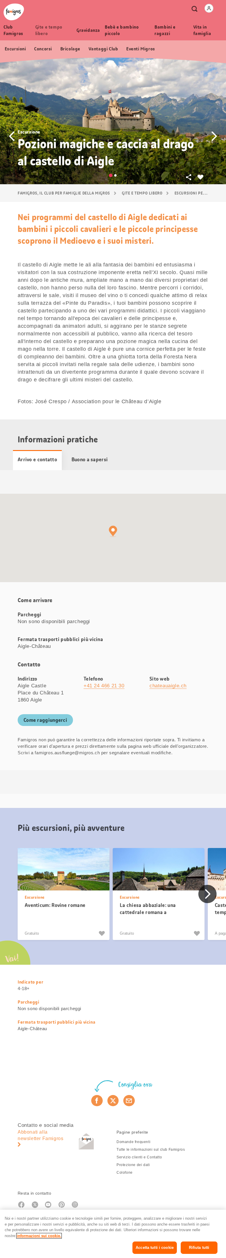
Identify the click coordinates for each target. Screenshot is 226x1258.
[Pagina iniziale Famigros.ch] (14, 12)
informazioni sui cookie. (39, 1236)
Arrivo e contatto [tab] (37, 459)
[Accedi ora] (209, 8)
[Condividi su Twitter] (113, 1100)
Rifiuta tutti (199, 1247)
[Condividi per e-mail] (129, 1100)
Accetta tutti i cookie (155, 1247)
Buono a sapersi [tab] (90, 459)
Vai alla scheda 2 (115, 175)
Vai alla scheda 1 (110, 175)
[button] (12, 136)
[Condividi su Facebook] (97, 1100)
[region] (113, 1234)
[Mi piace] (102, 933)
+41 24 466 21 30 (104, 686)
